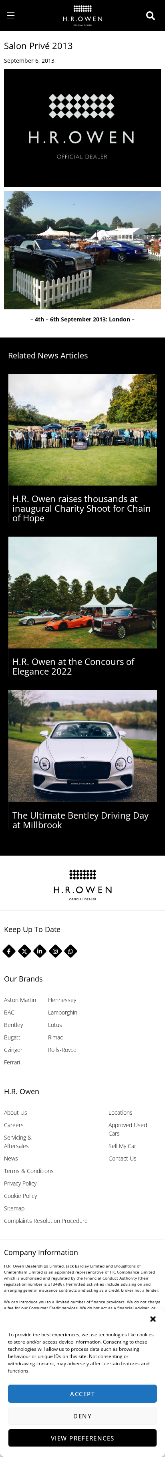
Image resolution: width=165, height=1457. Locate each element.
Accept (82, 1394)
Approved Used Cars (128, 1129)
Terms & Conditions (29, 1171)
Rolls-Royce (62, 1050)
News (11, 1158)
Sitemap (14, 1208)
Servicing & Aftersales (18, 1142)
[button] (153, 1319)
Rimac (55, 1037)
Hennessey (62, 1000)
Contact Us (123, 1158)
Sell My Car (122, 1146)
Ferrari (12, 1062)
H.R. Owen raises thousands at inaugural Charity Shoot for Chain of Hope (81, 508)
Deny (82, 1416)
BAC (9, 1012)
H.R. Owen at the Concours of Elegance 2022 (73, 666)
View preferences (83, 1438)
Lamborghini (63, 1012)
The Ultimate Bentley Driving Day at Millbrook (80, 820)
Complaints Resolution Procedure (46, 1220)
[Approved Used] (152, 15)
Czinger (13, 1050)
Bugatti (13, 1037)
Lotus (55, 1025)
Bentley (13, 1025)
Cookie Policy (20, 1196)
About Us (15, 1112)
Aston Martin (20, 1000)
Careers (14, 1125)
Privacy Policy (20, 1183)
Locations (121, 1112)
